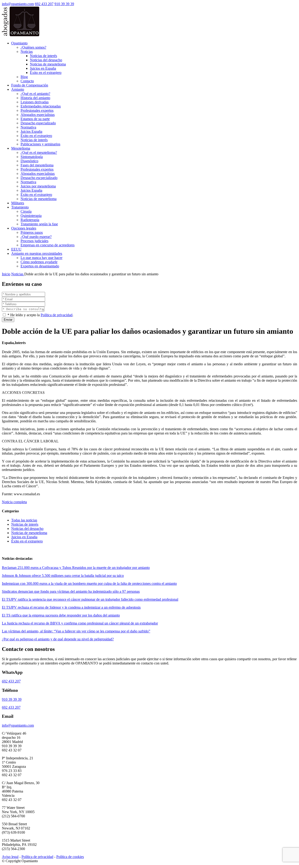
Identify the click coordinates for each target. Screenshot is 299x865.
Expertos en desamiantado (40, 266)
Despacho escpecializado (39, 178)
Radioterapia (30, 220)
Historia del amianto (35, 98)
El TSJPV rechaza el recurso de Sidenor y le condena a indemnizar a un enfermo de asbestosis (71, 607)
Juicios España (31, 131)
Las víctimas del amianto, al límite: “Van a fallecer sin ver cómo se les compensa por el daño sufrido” (76, 631)
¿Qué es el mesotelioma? (39, 152)
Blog (24, 77)
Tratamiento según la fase (39, 224)
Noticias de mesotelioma (48, 64)
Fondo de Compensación (29, 85)
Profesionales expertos (37, 110)
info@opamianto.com (18, 4)
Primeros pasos (32, 232)
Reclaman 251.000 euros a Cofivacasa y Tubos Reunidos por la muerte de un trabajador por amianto (76, 568)
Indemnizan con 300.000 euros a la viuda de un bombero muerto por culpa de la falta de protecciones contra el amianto (89, 583)
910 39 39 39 (64, 4)
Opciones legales (23, 228)
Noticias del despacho (46, 60)
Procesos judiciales (34, 241)
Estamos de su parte (35, 119)
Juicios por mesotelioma (38, 186)
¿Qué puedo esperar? (36, 237)
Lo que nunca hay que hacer (41, 258)
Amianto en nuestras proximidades (36, 253)
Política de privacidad (56, 315)
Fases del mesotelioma (37, 165)
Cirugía (26, 211)
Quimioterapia (31, 216)
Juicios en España (43, 68)
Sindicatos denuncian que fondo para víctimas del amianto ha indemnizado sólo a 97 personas (71, 591)
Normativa (28, 127)
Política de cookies (70, 857)
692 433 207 (44, 4)
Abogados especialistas (38, 115)
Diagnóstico (29, 161)
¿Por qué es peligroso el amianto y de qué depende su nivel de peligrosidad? (58, 639)
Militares (17, 203)
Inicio (6, 274)
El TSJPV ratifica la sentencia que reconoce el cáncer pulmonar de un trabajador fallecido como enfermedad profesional (90, 599)
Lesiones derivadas (35, 102)
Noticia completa (14, 502)
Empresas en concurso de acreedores (48, 245)
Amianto (17, 89)
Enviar (8, 319)
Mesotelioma (20, 148)
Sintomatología (32, 157)
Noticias (27, 52)
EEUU (16, 249)
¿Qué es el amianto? (35, 94)
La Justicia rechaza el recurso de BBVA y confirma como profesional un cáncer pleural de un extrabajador (80, 623)
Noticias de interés (43, 56)
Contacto (27, 81)
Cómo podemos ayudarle (39, 262)
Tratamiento (20, 207)
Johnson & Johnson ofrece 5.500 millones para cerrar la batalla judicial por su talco (63, 576)
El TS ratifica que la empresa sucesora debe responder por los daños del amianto (61, 615)
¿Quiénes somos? (33, 47)
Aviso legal (10, 857)
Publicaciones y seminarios (40, 144)
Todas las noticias (24, 520)
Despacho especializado (38, 123)
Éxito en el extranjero (45, 73)
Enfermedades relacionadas (41, 106)
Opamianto (19, 43)
